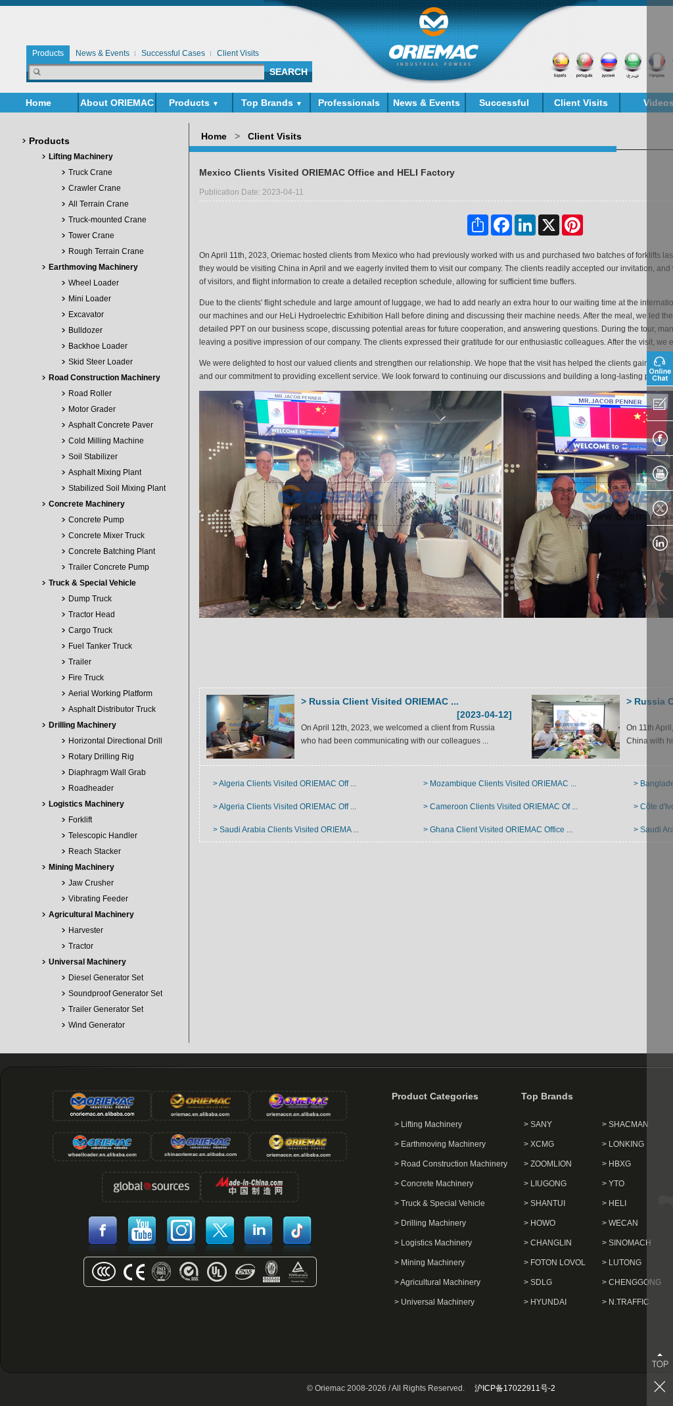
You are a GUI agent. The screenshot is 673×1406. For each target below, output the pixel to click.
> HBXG (616, 1163)
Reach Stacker (94, 851)
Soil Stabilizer (93, 456)
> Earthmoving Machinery (440, 1144)
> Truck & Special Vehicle (439, 1203)
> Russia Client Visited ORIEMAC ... (380, 701)
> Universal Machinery (434, 1302)
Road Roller (90, 393)
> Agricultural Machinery (437, 1282)
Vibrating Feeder (98, 898)
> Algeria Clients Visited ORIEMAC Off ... (284, 783)
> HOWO (539, 1223)
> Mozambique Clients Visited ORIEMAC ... (499, 783)
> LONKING (623, 1144)
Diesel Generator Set (105, 977)
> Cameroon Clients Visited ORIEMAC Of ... (500, 806)
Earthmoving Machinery (93, 267)
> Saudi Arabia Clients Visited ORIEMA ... (286, 829)
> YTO (613, 1183)
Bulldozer (85, 330)
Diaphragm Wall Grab (107, 772)
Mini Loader (89, 298)
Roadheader (91, 788)
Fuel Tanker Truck (100, 646)
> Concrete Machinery (433, 1183)
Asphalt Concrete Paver (110, 425)
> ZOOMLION (548, 1163)
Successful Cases (504, 105)
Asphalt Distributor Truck (112, 709)
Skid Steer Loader (100, 361)
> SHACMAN (625, 1124)
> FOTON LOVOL (555, 1262)
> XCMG (539, 1144)
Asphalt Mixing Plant (104, 472)
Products (194, 102)
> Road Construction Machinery (450, 1163)
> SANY (538, 1124)
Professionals (349, 102)
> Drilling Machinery (430, 1223)
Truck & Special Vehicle (92, 583)
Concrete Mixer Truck (106, 535)
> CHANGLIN (548, 1242)
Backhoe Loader (98, 346)
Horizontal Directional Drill (115, 740)
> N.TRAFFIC (625, 1302)
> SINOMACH (626, 1242)
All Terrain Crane (98, 204)
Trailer (79, 661)
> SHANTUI (544, 1203)
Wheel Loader (93, 283)
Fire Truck (86, 677)
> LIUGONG (545, 1183)
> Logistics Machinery (433, 1242)
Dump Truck (90, 598)
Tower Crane (91, 235)
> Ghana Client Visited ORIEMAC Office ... (497, 829)
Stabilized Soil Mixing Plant (117, 488)
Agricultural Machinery (91, 914)
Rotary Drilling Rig (101, 756)
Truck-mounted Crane (107, 219)
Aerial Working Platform (110, 693)
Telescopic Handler (102, 835)
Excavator (86, 314)
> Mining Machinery (429, 1262)
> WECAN (620, 1223)
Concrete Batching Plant (111, 551)
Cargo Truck (90, 630)
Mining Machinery (81, 867)
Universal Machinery (87, 962)
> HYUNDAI (545, 1302)
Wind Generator (96, 1025)
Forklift (80, 819)
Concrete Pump (96, 519)
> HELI (614, 1203)
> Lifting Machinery (428, 1124)
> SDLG (538, 1282)
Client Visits (581, 102)
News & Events (426, 105)
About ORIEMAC (117, 105)
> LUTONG (621, 1262)
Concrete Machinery (87, 504)
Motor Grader (92, 409)
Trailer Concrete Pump (108, 567)
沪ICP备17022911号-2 (515, 1388)
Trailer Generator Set (105, 1009)
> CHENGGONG (631, 1282)
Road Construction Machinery (104, 377)
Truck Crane (90, 172)
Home (38, 102)
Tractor (80, 946)
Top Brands (271, 102)
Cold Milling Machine (106, 440)
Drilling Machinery (82, 725)
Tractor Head (91, 614)
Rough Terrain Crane (106, 251)
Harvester (85, 930)
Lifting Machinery (81, 156)
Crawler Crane (94, 188)
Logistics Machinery (86, 804)
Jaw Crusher (91, 883)
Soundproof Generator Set (115, 993)
